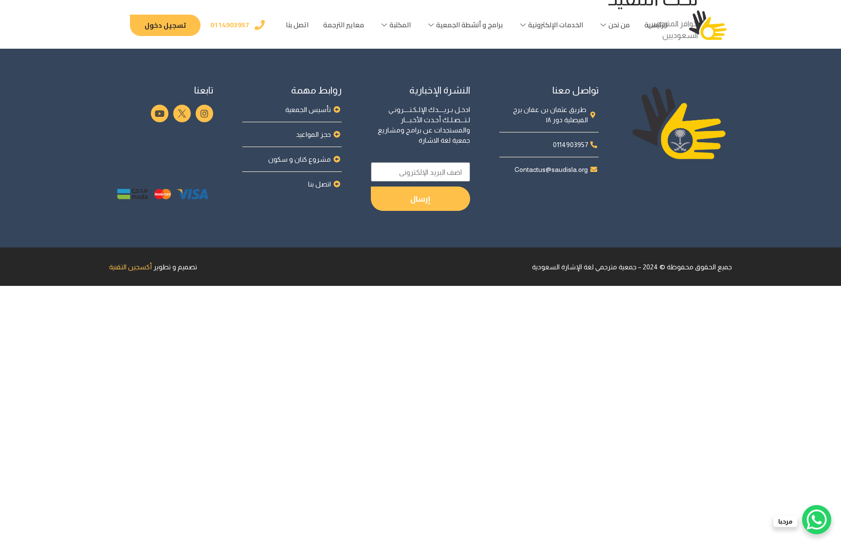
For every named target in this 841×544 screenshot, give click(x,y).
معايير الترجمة (343, 25)
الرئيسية (656, 25)
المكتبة (400, 25)
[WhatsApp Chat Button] (816, 519)
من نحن (619, 25)
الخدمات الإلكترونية (555, 25)
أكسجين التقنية (130, 267)
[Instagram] (204, 113)
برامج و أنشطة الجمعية (469, 25)
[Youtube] (159, 113)
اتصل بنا (297, 25)
